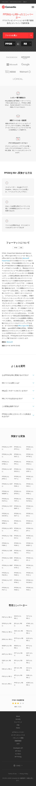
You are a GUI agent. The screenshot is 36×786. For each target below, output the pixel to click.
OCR (18, 744)
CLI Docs (18, 754)
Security (18, 719)
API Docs (18, 751)
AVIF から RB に (7, 654)
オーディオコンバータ (18, 735)
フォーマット (18, 722)
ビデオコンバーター (18, 732)
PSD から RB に (7, 676)
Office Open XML (23, 326)
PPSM (15, 247)
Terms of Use (12, 774)
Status (18, 728)
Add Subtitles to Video (15, 2)
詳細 (24, 2)
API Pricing (18, 757)
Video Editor (5, 2)
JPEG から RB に (7, 639)
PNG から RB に (7, 632)
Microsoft (10, 342)
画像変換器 (18, 741)
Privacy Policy (24, 774)
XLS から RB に (7, 684)
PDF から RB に (7, 617)
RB (21, 247)
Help (18, 725)
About (18, 716)
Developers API (18, 748)
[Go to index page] (9, 7)
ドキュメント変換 (18, 738)
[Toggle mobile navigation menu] (33, 7)
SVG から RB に (7, 669)
